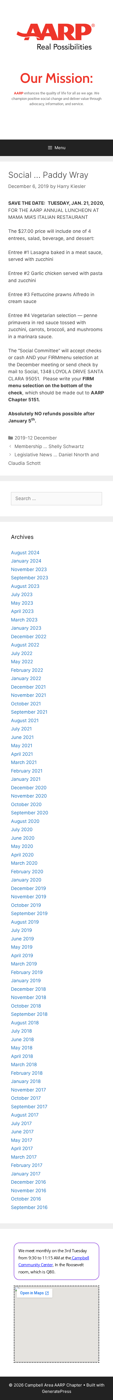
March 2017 (24, 1157)
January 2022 (26, 678)
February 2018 (27, 1073)
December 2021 (28, 687)
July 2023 (22, 594)
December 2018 (28, 989)
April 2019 (22, 955)
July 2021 (21, 729)
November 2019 (28, 896)
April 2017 (22, 1148)
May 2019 (22, 947)
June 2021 (22, 737)
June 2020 (23, 838)
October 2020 (26, 804)
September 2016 (29, 1207)
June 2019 (22, 938)
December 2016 (28, 1182)
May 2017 (21, 1140)
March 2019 (24, 964)
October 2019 (26, 905)
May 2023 (22, 603)
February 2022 (27, 670)
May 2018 (21, 1047)
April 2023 (22, 611)
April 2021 (22, 754)
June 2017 (22, 1131)
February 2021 (27, 771)
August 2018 (25, 1022)
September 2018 (29, 1014)
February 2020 (27, 871)
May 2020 (22, 846)
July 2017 (21, 1123)
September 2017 (29, 1106)
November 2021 (28, 695)
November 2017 (28, 1090)
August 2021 (25, 720)
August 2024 (25, 552)
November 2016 (28, 1190)
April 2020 (22, 855)
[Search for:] (56, 498)
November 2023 (29, 569)
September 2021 (29, 712)
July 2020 (22, 829)
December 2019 (28, 888)
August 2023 (25, 586)
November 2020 (29, 796)
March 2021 (24, 762)
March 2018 (24, 1064)
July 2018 (21, 1031)
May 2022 (22, 661)
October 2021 (26, 703)
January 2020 (26, 880)
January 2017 (26, 1174)
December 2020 (29, 787)
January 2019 (26, 980)
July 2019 (21, 930)
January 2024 (26, 561)
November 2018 (28, 997)
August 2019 (25, 922)
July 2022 (21, 653)
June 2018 (22, 1039)
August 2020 (25, 821)
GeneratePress (56, 1391)
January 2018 (26, 1081)
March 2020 (24, 863)
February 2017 (27, 1165)
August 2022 (25, 645)
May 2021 (21, 745)
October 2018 (26, 1006)
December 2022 (28, 636)
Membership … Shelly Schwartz (49, 446)
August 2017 (25, 1115)
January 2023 (26, 628)
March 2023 (24, 620)
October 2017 (26, 1098)
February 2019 (27, 972)
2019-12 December (36, 438)
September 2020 (29, 812)
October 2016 (26, 1199)
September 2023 (29, 577)
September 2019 (29, 913)
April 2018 (22, 1056)
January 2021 (26, 779)
